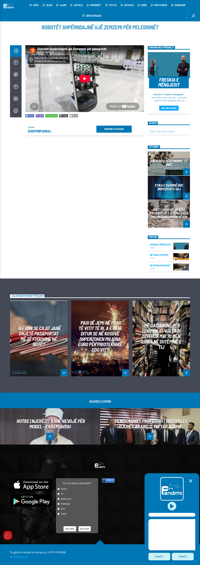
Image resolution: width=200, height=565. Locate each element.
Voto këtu (70, 528)
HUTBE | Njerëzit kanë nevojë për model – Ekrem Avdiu (51, 423)
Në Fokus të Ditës (159, 254)
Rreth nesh (160, 5)
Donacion (180, 5)
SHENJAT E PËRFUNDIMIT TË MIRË (168, 163)
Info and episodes (168, 108)
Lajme (63, 5)
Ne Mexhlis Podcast (160, 265)
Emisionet (95, 5)
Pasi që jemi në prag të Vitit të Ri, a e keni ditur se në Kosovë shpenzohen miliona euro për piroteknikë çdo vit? (100, 336)
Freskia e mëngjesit (160, 244)
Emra (144, 5)
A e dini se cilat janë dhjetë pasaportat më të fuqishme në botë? (39, 336)
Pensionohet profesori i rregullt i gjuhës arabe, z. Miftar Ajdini (151, 423)
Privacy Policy (21, 557)
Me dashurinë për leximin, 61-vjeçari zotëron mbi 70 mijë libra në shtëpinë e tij (161, 336)
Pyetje (113, 5)
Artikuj (78, 5)
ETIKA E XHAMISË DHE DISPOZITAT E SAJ (169, 187)
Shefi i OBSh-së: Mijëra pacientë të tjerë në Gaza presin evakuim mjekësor (169, 213)
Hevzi (137, 371)
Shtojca (129, 5)
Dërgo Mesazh (93, 15)
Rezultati (84, 528)
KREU (36, 5)
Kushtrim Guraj (39, 131)
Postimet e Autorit (114, 128)
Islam (49, 5)
